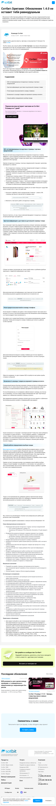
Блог (21, 780)
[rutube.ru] (53, 38)
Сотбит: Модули (5, 774)
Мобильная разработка (26, 777)
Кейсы (3, 780)
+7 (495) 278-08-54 (44, 776)
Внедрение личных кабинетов (28, 763)
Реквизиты (41, 769)
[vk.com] (53, 53)
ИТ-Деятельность (43, 767)
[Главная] (6, 2)
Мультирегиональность (9, 449)
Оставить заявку (12, 116)
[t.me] (53, 43)
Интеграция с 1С (24, 775)
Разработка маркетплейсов (27, 765)
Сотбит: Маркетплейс (7, 765)
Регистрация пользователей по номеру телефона (20, 91)
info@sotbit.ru (43, 784)
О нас (39, 763)
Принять (37, 800)
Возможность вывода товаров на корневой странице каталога (24, 94)
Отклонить (48, 800)
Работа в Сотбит (42, 765)
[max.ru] (53, 58)
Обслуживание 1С (24, 773)
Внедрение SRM (24, 767)
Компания (41, 760)
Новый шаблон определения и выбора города (19, 98)
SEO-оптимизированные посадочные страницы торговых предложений (23, 82)
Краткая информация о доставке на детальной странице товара (25, 87)
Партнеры (41, 771)
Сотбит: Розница (5, 769)
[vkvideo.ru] (53, 32)
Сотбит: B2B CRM (6, 771)
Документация (6, 783)
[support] (50, 3)
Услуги (22, 760)
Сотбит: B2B (4, 763)
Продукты (4, 760)
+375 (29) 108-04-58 (45, 780)
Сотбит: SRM (4, 767)
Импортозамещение (8, 777)
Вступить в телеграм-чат (28, 664)
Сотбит (8, 42)
